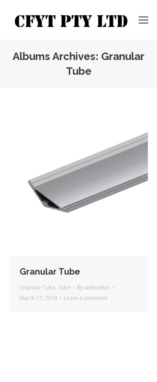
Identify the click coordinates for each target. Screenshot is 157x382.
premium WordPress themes (107, 354)
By (93, 287)
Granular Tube (50, 271)
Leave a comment (85, 298)
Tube (64, 287)
